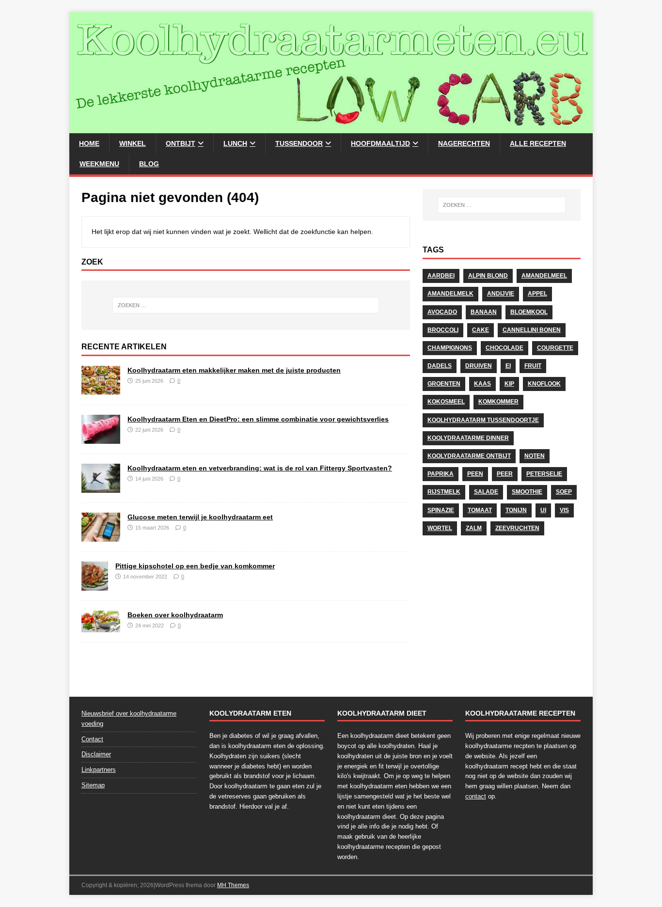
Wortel (439, 528)
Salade (486, 491)
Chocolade (504, 347)
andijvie (500, 293)
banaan (484, 312)
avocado (442, 312)
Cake (480, 330)
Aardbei (441, 275)
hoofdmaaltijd (380, 143)
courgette (555, 347)
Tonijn (516, 510)
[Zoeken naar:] (246, 305)
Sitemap (93, 785)
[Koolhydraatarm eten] (331, 128)
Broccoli (442, 330)
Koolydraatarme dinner (468, 438)
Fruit (532, 365)
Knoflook (544, 383)
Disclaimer (96, 754)
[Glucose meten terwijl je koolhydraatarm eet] (100, 536)
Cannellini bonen (532, 330)
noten (534, 456)
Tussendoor (299, 143)
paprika (440, 473)
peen (475, 473)
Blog (149, 164)
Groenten (443, 383)
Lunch (235, 143)
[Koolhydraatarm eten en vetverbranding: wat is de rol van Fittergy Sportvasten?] (100, 487)
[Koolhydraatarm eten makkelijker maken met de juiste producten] (100, 389)
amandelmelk (450, 293)
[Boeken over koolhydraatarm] (100, 627)
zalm (474, 528)
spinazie (440, 510)
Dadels (439, 365)
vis (564, 510)
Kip (509, 383)
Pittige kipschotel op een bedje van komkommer (195, 566)
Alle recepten (538, 143)
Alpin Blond (488, 275)
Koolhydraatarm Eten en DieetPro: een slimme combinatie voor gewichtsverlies (258, 419)
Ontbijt (180, 143)
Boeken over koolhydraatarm (175, 615)
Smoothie (527, 491)
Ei (508, 365)
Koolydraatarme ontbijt (469, 456)
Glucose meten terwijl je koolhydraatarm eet (200, 517)
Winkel (132, 143)
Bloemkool (529, 312)
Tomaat (480, 510)
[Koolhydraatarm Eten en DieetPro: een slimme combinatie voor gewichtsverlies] (100, 438)
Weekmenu (99, 164)
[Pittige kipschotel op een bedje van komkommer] (94, 585)
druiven (478, 365)
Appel (537, 293)
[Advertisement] (502, 611)
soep (564, 491)
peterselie (544, 473)
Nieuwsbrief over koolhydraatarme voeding (128, 718)
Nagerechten (464, 143)
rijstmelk (443, 491)
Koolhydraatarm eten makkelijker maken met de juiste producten (234, 370)
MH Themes (233, 885)
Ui (543, 510)
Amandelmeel (544, 275)
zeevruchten (517, 528)
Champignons (449, 347)
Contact (92, 739)
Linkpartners (98, 769)
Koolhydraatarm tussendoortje (483, 420)
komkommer (498, 401)
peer (505, 473)
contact (475, 796)
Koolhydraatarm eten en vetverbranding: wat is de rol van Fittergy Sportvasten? (259, 468)
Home (89, 143)
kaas (482, 383)
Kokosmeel (446, 401)
